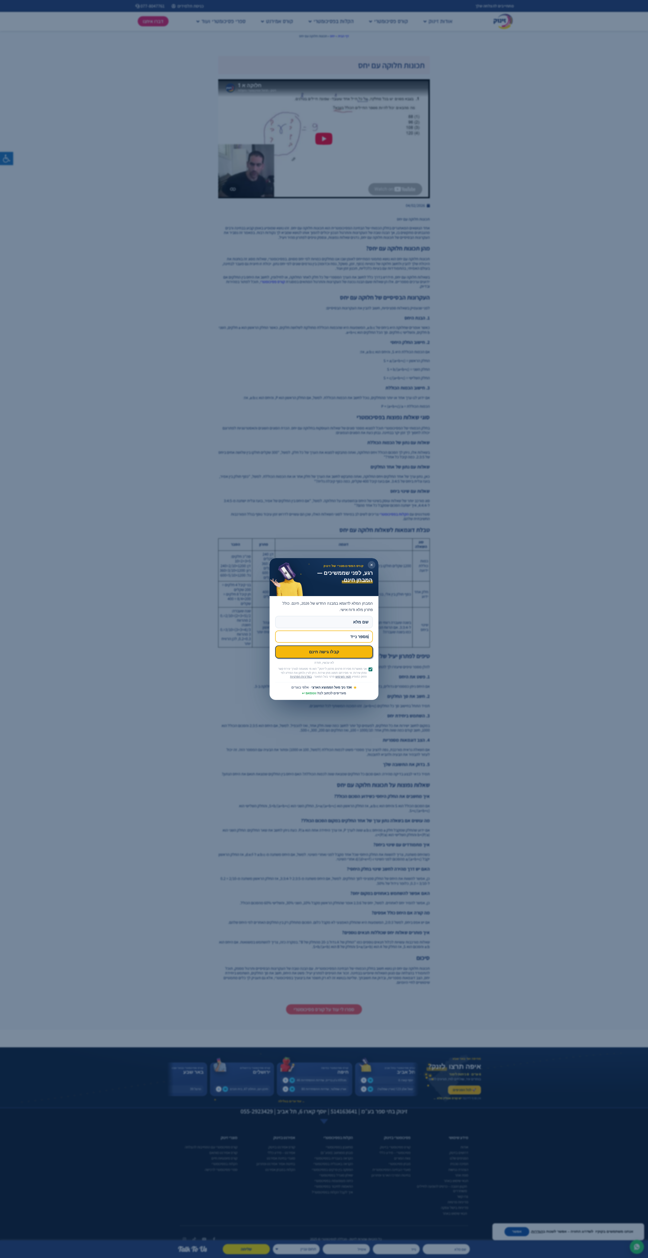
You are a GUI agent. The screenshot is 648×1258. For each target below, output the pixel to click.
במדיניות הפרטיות (301, 676)
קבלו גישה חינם (324, 652)
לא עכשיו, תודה (324, 663)
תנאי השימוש (343, 676)
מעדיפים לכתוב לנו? (324, 693)
